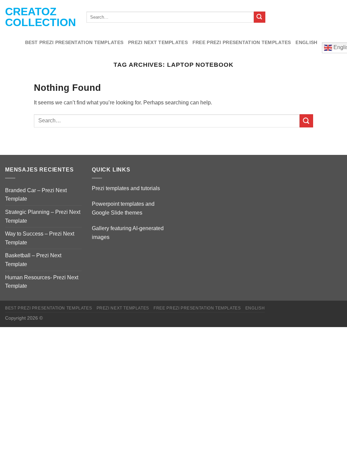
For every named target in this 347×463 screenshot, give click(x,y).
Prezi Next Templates (158, 42)
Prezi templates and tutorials (126, 188)
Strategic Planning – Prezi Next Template (42, 216)
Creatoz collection (40, 17)
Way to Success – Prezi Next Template (39, 238)
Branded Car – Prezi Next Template (36, 194)
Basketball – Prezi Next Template (33, 260)
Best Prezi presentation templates (74, 42)
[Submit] (259, 17)
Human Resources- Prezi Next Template (41, 282)
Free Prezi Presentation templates (241, 42)
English (306, 42)
